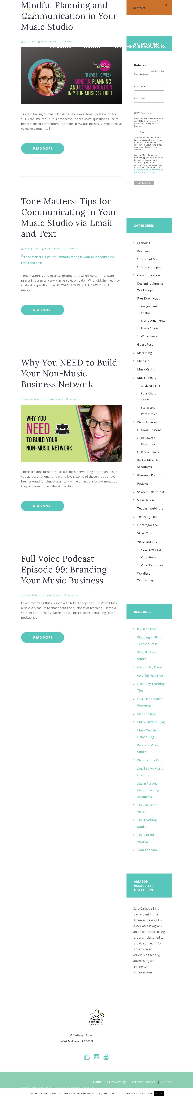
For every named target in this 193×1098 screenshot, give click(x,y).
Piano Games (150, 452)
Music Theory (147, 378)
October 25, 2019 (31, 595)
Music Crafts (146, 369)
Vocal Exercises (151, 549)
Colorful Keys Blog (150, 675)
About (92, 46)
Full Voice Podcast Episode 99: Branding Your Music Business (64, 569)
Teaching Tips (147, 517)
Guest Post (145, 344)
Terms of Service (143, 1082)
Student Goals (150, 259)
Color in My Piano (149, 667)
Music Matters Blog (151, 722)
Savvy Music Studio (150, 492)
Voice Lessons (147, 542)
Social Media (146, 500)
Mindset (143, 361)
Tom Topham (147, 850)
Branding (143, 243)
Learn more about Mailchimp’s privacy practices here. (148, 170)
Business (143, 251)
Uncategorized (147, 525)
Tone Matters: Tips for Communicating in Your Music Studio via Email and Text (69, 217)
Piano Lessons (147, 422)
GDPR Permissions (143, 113)
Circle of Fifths (151, 386)
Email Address (142, 74)
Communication (148, 275)
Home (97, 1082)
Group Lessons (151, 430)
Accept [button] (159, 1093)
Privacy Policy (116, 1082)
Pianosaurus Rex (149, 760)
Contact (166, 1082)
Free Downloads (148, 298)
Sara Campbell (54, 248)
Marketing (144, 353)
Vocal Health (149, 557)
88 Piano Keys (147, 629)
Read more (42, 148)
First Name (139, 86)
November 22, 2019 (32, 399)
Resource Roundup (150, 475)
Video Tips (144, 533)
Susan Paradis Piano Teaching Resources (148, 790)
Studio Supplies (151, 267)
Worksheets (149, 336)
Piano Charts (150, 328)
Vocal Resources (152, 565)
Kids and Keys (147, 714)
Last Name (139, 98)
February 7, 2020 (31, 248)
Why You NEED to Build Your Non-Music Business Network (69, 373)
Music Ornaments (153, 320)
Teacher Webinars (150, 508)
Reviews (143, 483)
